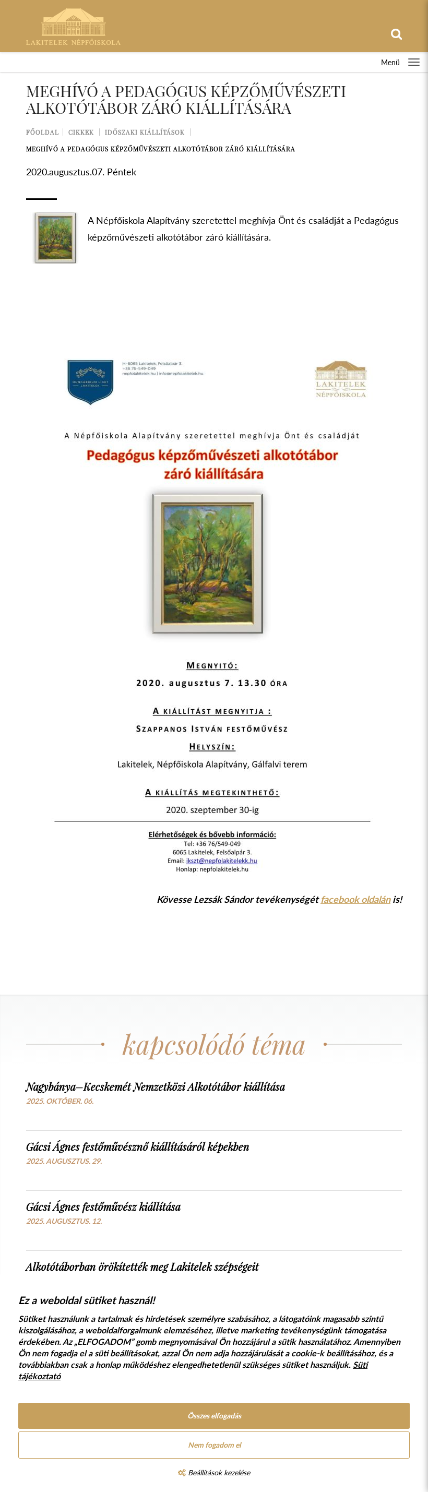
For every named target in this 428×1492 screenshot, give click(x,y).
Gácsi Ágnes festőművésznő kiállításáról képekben (137, 1146)
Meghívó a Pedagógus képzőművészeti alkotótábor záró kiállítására (160, 149)
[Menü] (414, 62)
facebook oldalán (355, 899)
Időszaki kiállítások (145, 132)
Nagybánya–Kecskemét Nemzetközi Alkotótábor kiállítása (155, 1086)
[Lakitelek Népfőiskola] (73, 25)
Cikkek (81, 132)
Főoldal (42, 132)
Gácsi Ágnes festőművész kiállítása (103, 1206)
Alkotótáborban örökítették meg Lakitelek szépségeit (142, 1266)
